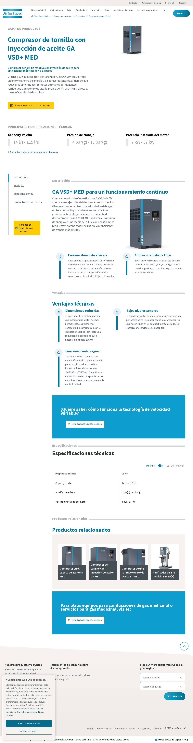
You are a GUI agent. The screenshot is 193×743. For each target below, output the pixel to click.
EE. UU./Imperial (175, 465)
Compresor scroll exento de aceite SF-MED (72, 572)
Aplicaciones (56, 10)
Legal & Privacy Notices (99, 728)
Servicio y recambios (147, 10)
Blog (107, 10)
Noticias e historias (123, 10)
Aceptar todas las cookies (29, 723)
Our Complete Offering (151, 3)
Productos (81, 10)
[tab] (31, 177)
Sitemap (157, 728)
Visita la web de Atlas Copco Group (111, 739)
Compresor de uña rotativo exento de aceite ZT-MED (133, 572)
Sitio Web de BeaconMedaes (86, 423)
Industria (95, 10)
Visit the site (174, 696)
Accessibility (144, 728)
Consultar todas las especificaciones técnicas (34, 152)
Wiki (69, 10)
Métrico (150, 465)
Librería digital (38, 10)
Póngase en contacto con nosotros (33, 105)
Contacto (133, 3)
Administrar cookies (125, 728)
